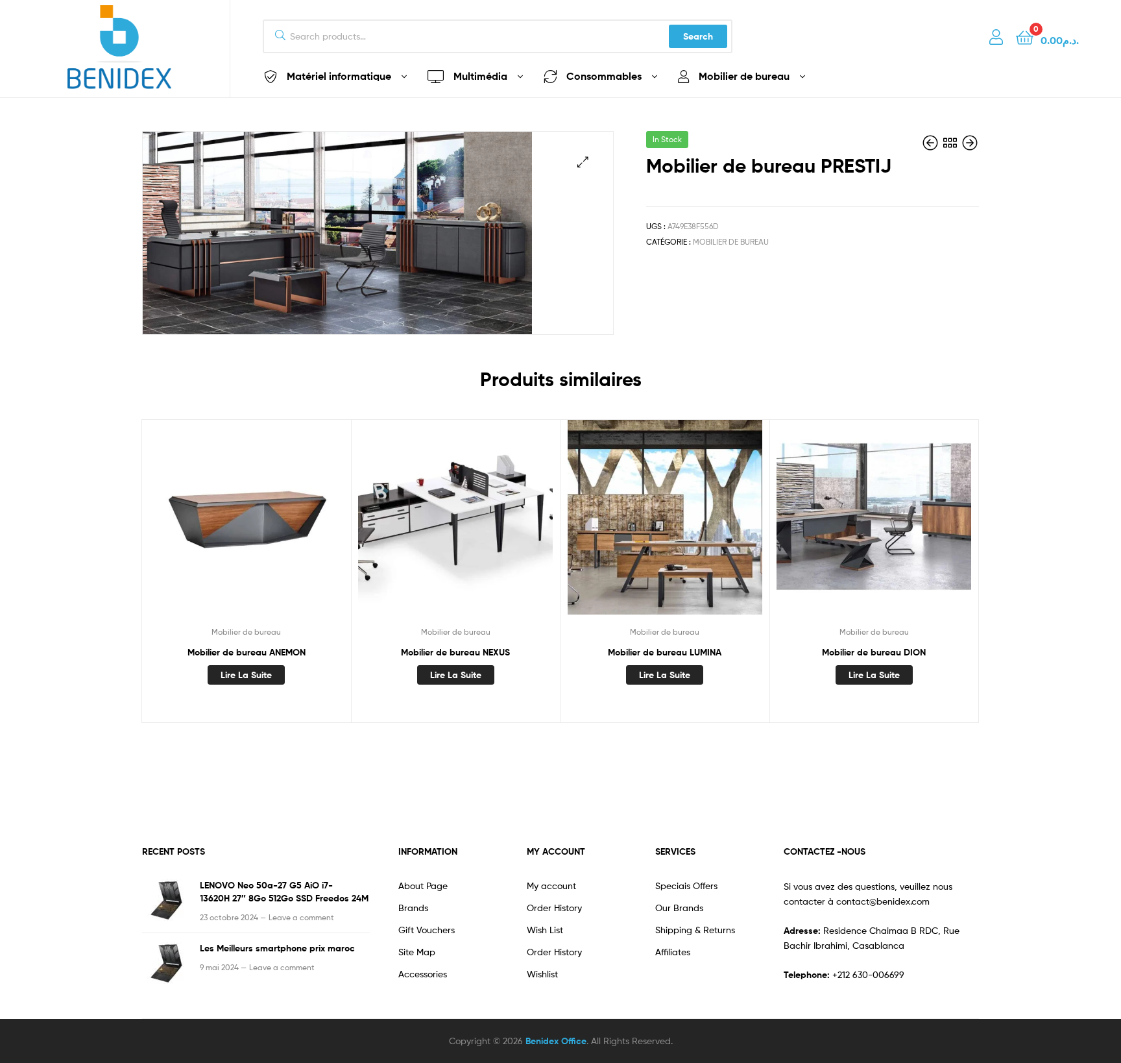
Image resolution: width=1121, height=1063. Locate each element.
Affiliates (672, 951)
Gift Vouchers (426, 929)
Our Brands (679, 907)
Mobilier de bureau (731, 242)
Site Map (416, 951)
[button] (582, 162)
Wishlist (542, 973)
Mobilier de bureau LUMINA (664, 652)
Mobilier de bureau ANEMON (246, 652)
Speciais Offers (686, 885)
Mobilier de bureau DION (874, 652)
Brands (413, 907)
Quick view (246, 527)
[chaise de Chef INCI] (931, 143)
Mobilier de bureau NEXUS (455, 652)
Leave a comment (301, 917)
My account (551, 885)
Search (698, 36)
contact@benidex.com (883, 901)
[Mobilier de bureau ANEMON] (970, 143)
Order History (554, 907)
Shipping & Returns (695, 929)
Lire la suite (246, 675)
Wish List (545, 929)
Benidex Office (555, 1041)
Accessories (422, 973)
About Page (423, 885)
